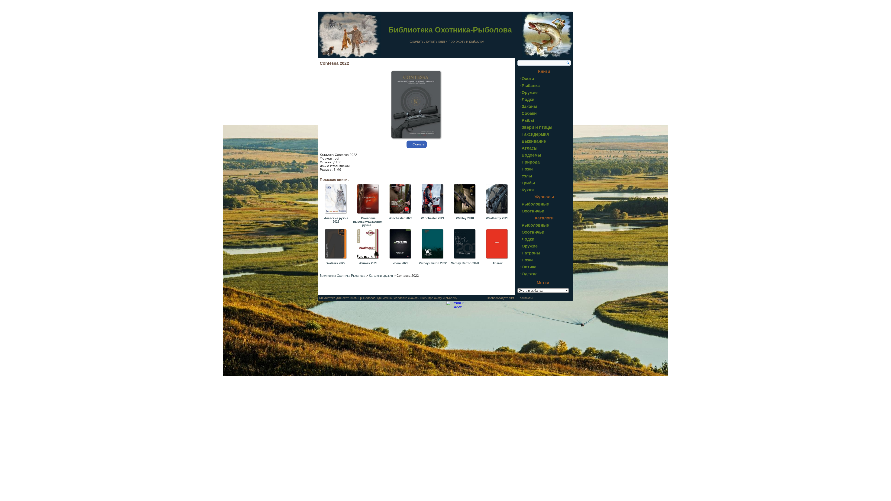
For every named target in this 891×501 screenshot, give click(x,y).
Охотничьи (533, 211)
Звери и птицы (537, 127)
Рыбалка (531, 85)
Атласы (529, 148)
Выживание (534, 141)
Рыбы (528, 120)
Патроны (531, 253)
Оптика (529, 267)
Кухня (528, 190)
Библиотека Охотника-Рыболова (450, 30)
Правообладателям (500, 298)
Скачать (419, 144)
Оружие (530, 92)
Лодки (528, 99)
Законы (529, 106)
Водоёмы (531, 155)
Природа (531, 162)
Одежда (530, 274)
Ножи (527, 169)
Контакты (526, 298)
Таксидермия (535, 134)
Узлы (527, 176)
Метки (543, 282)
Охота (528, 78)
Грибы (528, 183)
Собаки (529, 113)
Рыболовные (535, 204)
